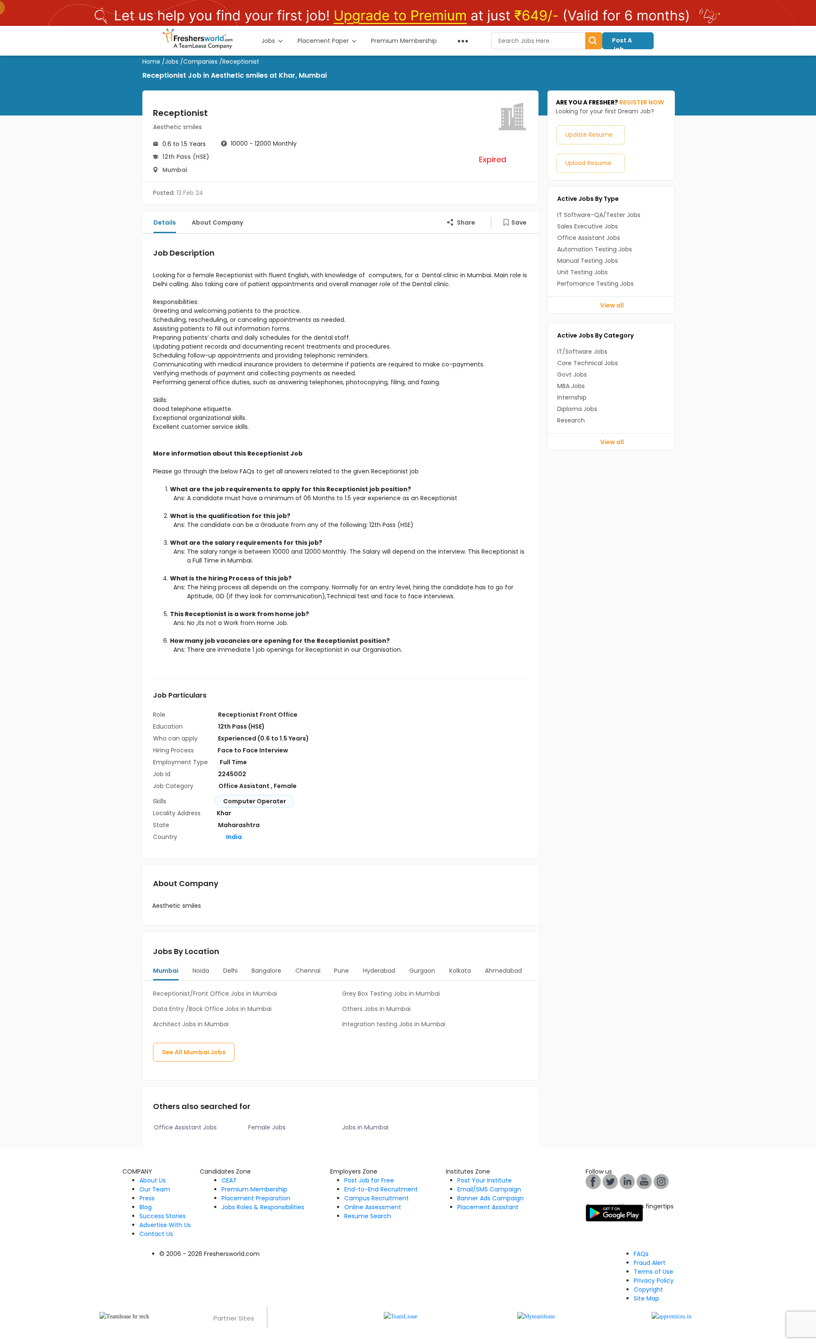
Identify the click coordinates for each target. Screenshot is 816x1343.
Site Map (646, 1298)
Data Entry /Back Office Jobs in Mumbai (212, 1009)
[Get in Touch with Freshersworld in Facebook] (593, 1181)
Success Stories (162, 1216)
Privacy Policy (654, 1280)
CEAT (229, 1180)
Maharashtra (239, 825)
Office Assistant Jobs (185, 1127)
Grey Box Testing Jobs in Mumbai (391, 993)
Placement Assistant (487, 1207)
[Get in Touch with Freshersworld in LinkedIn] (627, 1181)
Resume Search (367, 1216)
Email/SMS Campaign (489, 1189)
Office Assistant (244, 786)
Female (285, 786)
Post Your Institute (484, 1180)
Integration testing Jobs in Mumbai (393, 1024)
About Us (152, 1180)
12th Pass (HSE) (185, 156)
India (233, 837)
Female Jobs (267, 1127)
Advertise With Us (165, 1225)
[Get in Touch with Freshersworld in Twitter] (661, 1181)
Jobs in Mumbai (365, 1127)
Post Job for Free (369, 1180)
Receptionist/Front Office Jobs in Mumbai (215, 993)
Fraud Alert (650, 1263)
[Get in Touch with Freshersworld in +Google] (644, 1181)
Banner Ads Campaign (490, 1198)
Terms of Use (653, 1271)
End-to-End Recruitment (381, 1189)
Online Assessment (372, 1207)
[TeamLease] (400, 1316)
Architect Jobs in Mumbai (191, 1024)
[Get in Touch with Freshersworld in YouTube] (610, 1181)
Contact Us (156, 1234)
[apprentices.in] (671, 1316)
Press (147, 1198)
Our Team (154, 1189)
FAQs (641, 1254)
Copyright (648, 1289)
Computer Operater (254, 801)
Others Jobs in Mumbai (376, 1009)
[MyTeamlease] (536, 1316)
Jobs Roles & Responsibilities (262, 1207)
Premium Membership (254, 1189)
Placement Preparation (255, 1198)
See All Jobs (194, 1052)
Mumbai (174, 170)
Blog (145, 1207)
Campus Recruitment (376, 1198)
